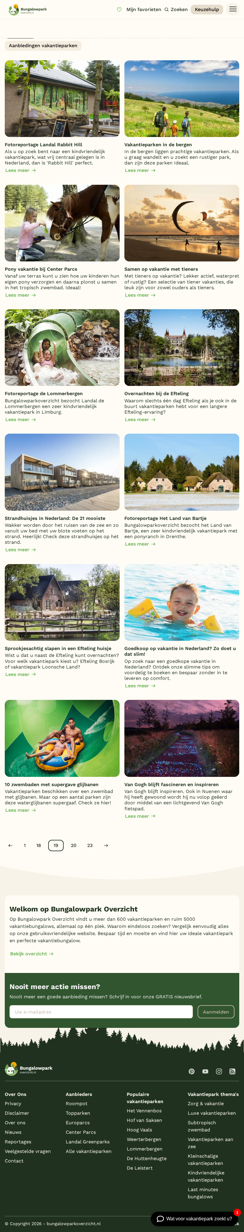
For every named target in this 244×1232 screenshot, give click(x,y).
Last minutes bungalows (203, 1193)
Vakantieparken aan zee (210, 1142)
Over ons (15, 1122)
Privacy (13, 1103)
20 (73, 845)
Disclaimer (17, 1113)
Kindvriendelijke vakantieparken (206, 1176)
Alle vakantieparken (89, 1151)
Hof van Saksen (144, 1120)
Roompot (76, 1103)
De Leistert (140, 1168)
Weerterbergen (144, 1139)
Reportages (180, 33)
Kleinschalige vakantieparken (205, 1159)
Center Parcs (81, 1132)
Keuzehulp (207, 9)
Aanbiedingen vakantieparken (43, 45)
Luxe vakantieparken (212, 1113)
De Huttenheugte (147, 1158)
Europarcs (78, 1122)
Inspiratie (53, 33)
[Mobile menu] (232, 9)
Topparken (78, 1113)
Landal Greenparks (88, 1142)
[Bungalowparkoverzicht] (28, 9)
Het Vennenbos (144, 1111)
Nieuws (83, 33)
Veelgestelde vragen (28, 1151)
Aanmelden (216, 1012)
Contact (14, 1161)
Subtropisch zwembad (202, 1126)
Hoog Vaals (139, 1130)
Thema (110, 33)
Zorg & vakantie (206, 1103)
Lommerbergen (144, 1149)
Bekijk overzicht (28, 954)
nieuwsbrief (142, 33)
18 (38, 845)
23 (90, 845)
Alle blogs (20, 33)
